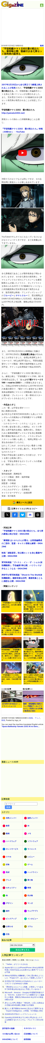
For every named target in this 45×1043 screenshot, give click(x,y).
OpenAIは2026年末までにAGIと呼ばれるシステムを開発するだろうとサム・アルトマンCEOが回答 (24, 1019)
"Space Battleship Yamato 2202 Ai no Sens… (20, 726)
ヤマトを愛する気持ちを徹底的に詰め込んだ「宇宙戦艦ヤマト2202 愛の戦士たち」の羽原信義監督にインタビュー (33, 679)
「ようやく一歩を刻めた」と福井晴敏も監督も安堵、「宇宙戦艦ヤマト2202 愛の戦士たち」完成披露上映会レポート (33, 630)
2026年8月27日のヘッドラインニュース (20, 1014)
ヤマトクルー (22, 295)
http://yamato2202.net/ (13, 113)
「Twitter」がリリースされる (16, 964)
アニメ (37, 718)
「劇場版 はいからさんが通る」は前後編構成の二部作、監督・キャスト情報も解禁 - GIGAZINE (22, 543)
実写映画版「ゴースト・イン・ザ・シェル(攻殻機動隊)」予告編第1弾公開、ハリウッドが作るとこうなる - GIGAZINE (22, 565)
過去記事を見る (23, 949)
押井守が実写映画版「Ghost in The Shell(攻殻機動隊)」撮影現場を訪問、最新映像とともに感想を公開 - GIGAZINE (22, 578)
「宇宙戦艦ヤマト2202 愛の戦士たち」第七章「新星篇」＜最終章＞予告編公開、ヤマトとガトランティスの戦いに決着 (11, 630)
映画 (3, 720)
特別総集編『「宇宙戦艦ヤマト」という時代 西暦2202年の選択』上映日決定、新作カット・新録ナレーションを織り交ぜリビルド (11, 655)
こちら (35, 960)
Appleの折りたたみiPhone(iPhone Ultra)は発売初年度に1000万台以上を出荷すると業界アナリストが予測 (24, 969)
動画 (42, 45)
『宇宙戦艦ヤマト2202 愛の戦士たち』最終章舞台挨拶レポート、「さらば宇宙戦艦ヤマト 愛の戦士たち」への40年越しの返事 (33, 654)
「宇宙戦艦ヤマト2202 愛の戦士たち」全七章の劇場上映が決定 (11, 605)
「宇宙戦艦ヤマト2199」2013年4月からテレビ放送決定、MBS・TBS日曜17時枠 (11, 678)
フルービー (9, 295)
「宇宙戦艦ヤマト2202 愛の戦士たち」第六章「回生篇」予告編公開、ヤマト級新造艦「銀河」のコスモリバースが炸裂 (33, 607)
